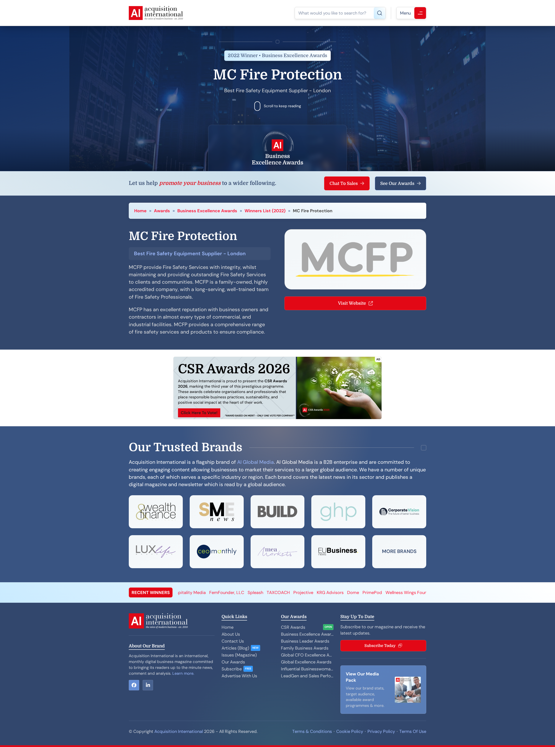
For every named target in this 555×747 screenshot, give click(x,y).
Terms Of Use (412, 731)
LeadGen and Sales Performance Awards (307, 676)
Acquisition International (178, 731)
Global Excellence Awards (306, 662)
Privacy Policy (381, 731)
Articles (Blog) (235, 648)
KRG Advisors (225, 592)
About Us (231, 634)
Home (140, 211)
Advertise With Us (239, 676)
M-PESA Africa (382, 592)
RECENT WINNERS (151, 592)
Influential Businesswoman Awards (307, 669)
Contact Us (233, 641)
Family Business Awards (304, 648)
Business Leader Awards (305, 641)
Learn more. (183, 673)
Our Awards (233, 662)
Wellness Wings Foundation (308, 592)
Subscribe (232, 669)
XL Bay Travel (351, 592)
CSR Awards (293, 627)
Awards (162, 211)
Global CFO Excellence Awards (307, 655)
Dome (248, 592)
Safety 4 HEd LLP (418, 592)
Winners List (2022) (265, 211)
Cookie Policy (349, 731)
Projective (198, 592)
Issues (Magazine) (239, 655)
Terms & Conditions (312, 731)
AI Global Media (255, 462)
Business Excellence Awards (207, 211)
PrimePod (267, 592)
